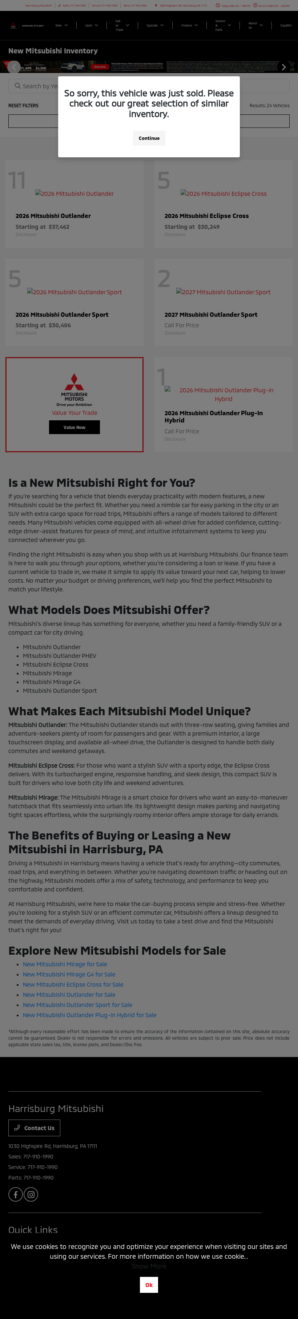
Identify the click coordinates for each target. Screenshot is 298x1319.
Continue (149, 138)
